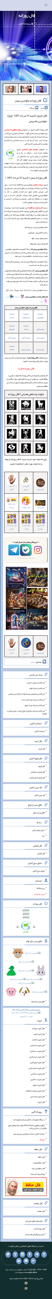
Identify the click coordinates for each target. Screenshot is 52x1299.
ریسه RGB (41, 888)
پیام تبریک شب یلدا (38, 1174)
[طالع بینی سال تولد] (26, 973)
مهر (41, 301)
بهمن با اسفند (11, 347)
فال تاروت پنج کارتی (37, 1062)
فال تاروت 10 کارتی (12, 527)
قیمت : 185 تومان (26, 1013)
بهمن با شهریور (12, 327)
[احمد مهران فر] (41, 90)
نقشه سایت (13, 1278)
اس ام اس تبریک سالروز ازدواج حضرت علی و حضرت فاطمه (27, 712)
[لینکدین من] (19, 1261)
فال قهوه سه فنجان (38, 772)
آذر (7, 297)
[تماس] (15, 1254)
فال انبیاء (40, 507)
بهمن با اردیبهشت (26, 315)
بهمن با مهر (40, 338)
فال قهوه (41, 766)
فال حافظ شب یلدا (38, 1168)
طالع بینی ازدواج (26, 487)
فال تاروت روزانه (40, 527)
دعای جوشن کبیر (38, 830)
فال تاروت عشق (39, 1085)
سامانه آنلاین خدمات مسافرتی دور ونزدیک (29, 1134)
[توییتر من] (8, 1254)
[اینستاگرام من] (22, 1254)
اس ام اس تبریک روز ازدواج (35, 705)
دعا (43, 836)
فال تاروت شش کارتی (37, 1068)
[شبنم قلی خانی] (10, 90)
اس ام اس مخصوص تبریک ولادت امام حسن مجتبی (26, 694)
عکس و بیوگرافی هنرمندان (35, 1234)
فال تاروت (41, 1102)
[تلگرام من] (37, 1254)
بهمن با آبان (26, 338)
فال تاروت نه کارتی (38, 1074)
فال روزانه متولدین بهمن (28, 100)
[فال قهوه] (37, 599)
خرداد (17, 297)
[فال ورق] (16, 620)
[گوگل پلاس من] (33, 1261)
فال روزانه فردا (39, 1229)
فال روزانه (26, 15)
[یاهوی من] (44, 1254)
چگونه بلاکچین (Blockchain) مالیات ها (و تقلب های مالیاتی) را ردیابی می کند (27, 1126)
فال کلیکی (41, 853)
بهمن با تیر (40, 329)
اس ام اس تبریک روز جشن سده (33, 699)
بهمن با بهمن (26, 349)
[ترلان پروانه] (26, 90)
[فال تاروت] (37, 578)
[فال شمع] (16, 599)
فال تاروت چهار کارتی (37, 1057)
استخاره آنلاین (39, 731)
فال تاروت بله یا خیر (37, 1096)
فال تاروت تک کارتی (37, 1045)
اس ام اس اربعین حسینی (36, 682)
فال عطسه (41, 1211)
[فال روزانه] (16, 578)
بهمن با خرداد (11, 315)
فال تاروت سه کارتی (37, 1051)
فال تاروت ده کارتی (38, 1079)
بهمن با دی (40, 349)
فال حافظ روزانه (11, 505)
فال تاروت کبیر (39, 1034)
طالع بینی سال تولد (38, 1001)
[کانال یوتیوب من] (26, 1261)
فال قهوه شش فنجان (37, 778)
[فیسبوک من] (29, 1254)
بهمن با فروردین (40, 315)
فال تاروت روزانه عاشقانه (35, 1091)
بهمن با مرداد (26, 327)
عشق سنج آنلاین (39, 871)
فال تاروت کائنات (26, 527)
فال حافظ (41, 1157)
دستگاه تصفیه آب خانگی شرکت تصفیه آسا (29, 1120)
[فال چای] (37, 620)
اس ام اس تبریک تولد (37, 688)
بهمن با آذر (12, 338)
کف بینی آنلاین (12, 487)
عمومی (33, 662)
